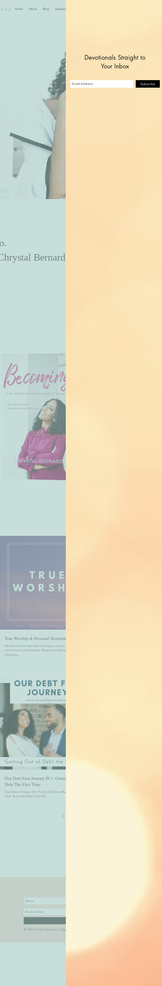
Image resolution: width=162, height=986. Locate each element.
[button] (155, 7)
